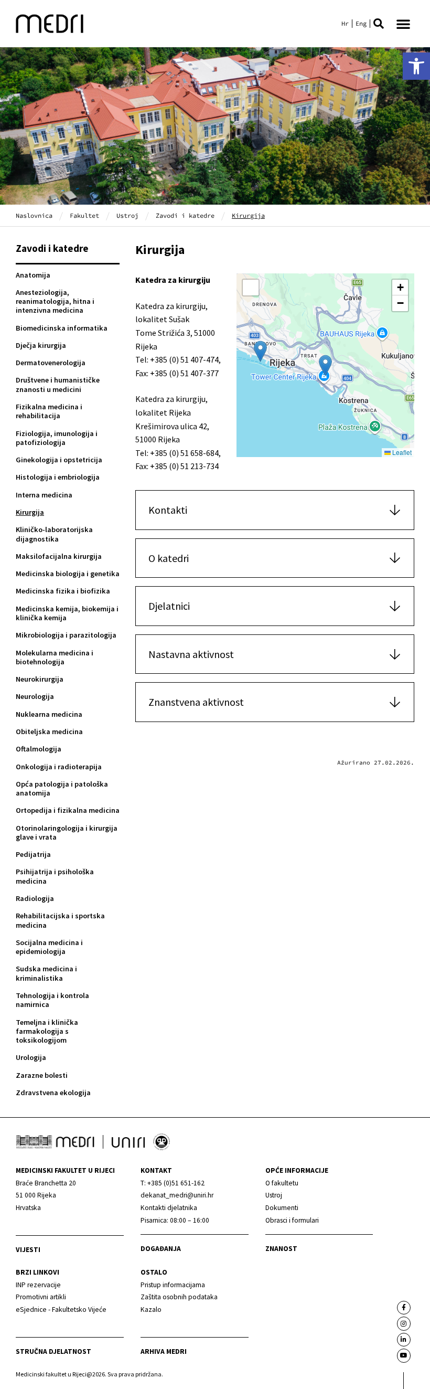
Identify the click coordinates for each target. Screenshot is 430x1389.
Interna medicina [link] (44, 495)
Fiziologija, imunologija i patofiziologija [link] (57, 438)
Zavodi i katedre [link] (185, 215)
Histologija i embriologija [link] (58, 477)
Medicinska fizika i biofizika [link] (63, 591)
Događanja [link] (161, 1248)
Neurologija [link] (35, 696)
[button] (378, 23)
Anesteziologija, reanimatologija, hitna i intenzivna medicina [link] (55, 301)
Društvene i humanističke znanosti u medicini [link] (58, 384)
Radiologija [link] (35, 898)
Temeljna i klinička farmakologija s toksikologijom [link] (47, 1031)
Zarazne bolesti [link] (42, 1075)
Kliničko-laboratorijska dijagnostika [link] (54, 534)
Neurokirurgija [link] (39, 679)
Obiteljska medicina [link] (49, 731)
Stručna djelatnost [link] (53, 1351)
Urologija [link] (31, 1057)
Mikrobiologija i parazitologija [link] (66, 635)
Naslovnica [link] (34, 215)
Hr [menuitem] (345, 23)
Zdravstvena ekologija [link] (53, 1092)
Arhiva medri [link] (164, 1351)
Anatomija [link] (33, 275)
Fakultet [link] (84, 215)
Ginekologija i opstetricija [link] (59, 459)
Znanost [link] (281, 1248)
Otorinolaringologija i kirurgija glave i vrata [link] (66, 832)
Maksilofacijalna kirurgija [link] (59, 556)
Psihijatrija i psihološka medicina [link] (55, 876)
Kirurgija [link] (30, 512)
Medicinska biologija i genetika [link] (68, 573)
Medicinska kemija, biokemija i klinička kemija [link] (67, 613)
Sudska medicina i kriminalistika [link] (46, 973)
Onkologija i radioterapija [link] (59, 766)
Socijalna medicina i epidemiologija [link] (49, 947)
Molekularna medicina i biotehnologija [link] (54, 657)
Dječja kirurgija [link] (41, 345)
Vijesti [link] (28, 1249)
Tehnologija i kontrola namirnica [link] (52, 1000)
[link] (416, 66)
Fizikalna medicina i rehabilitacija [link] (49, 411)
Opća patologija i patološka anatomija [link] (62, 788)
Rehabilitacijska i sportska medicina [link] (60, 920)
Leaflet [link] (401, 452)
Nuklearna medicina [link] (49, 714)
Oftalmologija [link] (38, 749)
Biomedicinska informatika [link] (62, 328)
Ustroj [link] (127, 215)
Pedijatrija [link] (33, 854)
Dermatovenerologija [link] (50, 362)
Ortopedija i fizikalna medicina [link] (68, 810)
